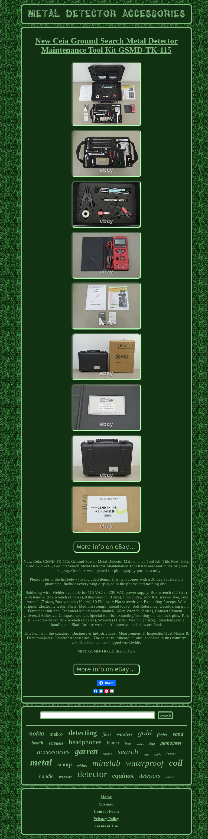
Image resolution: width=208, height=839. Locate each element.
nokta (36, 733)
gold (145, 732)
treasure (65, 777)
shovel (171, 754)
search (128, 751)
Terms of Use (106, 826)
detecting (82, 733)
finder (162, 735)
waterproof (145, 763)
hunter (113, 742)
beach (37, 742)
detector (92, 774)
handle (46, 776)
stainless (56, 743)
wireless (125, 734)
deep (152, 743)
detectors (149, 776)
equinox (123, 775)
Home (106, 797)
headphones (85, 741)
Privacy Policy (106, 819)
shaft (157, 754)
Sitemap (106, 804)
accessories (53, 752)
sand (178, 734)
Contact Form (106, 811)
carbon (107, 754)
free (128, 743)
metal (41, 762)
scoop (64, 764)
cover (169, 777)
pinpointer (170, 743)
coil (176, 763)
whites (82, 766)
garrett (86, 751)
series (140, 744)
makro (56, 734)
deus (146, 754)
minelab (106, 763)
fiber (107, 734)
